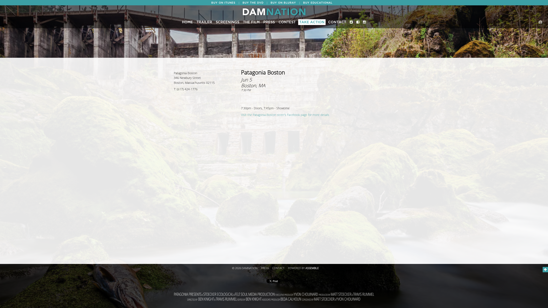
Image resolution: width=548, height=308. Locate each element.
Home (187, 22)
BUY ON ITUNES (223, 2)
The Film (251, 22)
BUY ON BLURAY (283, 2)
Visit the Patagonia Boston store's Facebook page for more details (285, 115)
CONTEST (287, 22)
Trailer (204, 22)
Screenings (227, 22)
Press (269, 22)
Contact (337, 22)
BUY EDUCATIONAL (317, 2)
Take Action (312, 22)
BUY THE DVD (253, 2)
